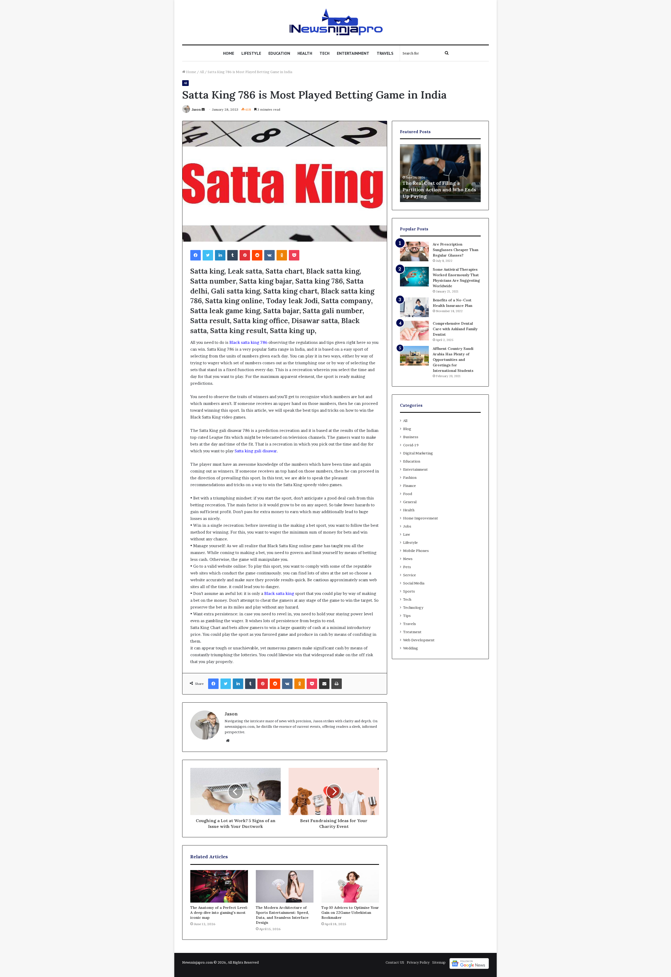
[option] (440, 173)
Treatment (412, 632)
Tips (407, 616)
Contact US (395, 962)
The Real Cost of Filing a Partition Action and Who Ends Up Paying (439, 189)
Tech (324, 53)
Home (228, 53)
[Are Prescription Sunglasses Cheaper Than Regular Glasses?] (414, 251)
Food (407, 494)
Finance (409, 486)
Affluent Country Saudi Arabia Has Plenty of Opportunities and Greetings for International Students (453, 359)
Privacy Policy (418, 962)
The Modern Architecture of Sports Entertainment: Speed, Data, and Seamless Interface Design (282, 915)
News (408, 559)
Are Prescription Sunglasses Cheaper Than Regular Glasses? (455, 250)
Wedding (410, 648)
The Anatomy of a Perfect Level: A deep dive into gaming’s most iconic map (219, 912)
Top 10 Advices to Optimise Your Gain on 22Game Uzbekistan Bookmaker (350, 912)
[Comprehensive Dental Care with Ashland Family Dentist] (414, 330)
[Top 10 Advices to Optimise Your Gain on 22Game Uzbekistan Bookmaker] (350, 886)
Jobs (407, 526)
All (202, 72)
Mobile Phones (416, 551)
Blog (407, 429)
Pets (407, 567)
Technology (413, 607)
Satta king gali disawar (256, 450)
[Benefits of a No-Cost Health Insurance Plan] (414, 307)
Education (279, 53)
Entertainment (353, 53)
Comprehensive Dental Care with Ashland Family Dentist (455, 329)
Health (304, 53)
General (409, 502)
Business (410, 437)
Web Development (419, 640)
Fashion (409, 477)
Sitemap (439, 962)
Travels (385, 53)
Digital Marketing (418, 453)
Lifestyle (251, 53)
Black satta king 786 (248, 342)
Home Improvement (420, 518)
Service (409, 575)
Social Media (413, 583)
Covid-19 (411, 445)
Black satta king (279, 593)
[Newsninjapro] (336, 22)
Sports (409, 591)
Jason (196, 109)
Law (406, 534)
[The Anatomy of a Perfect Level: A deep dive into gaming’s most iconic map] (219, 886)
